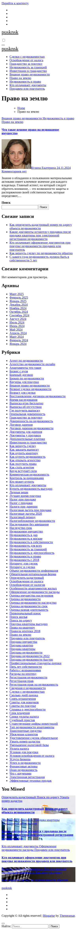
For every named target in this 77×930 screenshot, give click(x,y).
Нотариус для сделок (23, 563)
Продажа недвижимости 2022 (29, 656)
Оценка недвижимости (25, 599)
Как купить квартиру (23, 453)
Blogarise (49, 915)
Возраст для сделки (22, 392)
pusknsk (10, 32)
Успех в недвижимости (25, 762)
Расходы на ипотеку (23, 674)
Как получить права (23, 463)
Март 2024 (16, 336)
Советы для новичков (24, 702)
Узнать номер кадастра (24, 741)
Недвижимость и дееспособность (31, 552)
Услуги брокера (19, 759)
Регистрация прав (21, 681)
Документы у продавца (25, 435)
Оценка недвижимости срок (28, 606)
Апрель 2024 (18, 333)
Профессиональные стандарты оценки (35, 663)
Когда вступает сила (23, 471)
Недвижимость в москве (25, 538)
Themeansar (67, 915)
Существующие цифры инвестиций (33, 723)
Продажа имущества (23, 641)
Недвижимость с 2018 (24, 560)
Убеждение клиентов (23, 734)
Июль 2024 (16, 322)
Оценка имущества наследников (31, 595)
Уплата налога (19, 748)
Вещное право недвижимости (29, 74)
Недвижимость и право (25, 81)
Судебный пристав (22, 720)
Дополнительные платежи (27, 439)
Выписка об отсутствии (25, 407)
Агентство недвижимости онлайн (32, 364)
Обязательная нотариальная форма (32, 574)
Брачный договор (21, 375)
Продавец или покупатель (27, 88)
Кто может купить (21, 481)
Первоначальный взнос (25, 613)
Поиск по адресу (20, 620)
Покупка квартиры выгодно (28, 624)
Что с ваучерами (20, 773)
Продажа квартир (21, 645)
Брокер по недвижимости (26, 378)
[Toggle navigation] (3, 45)
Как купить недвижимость (27, 456)
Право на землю (20, 78)
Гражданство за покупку (25, 63)
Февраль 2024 (18, 340)
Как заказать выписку (24, 449)
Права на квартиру (22, 627)
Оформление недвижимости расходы (34, 592)
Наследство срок (20, 528)
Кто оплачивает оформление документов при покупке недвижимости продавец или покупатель (39, 246)
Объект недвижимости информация (33, 570)
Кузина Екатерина (44, 167)
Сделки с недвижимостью (27, 56)
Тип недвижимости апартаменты (31, 727)
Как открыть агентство (24, 460)
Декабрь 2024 (18, 304)
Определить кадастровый (26, 577)
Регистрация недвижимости (28, 677)
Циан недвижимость (23, 770)
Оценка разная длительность (28, 609)
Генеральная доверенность (27, 414)
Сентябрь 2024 (19, 315)
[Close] (3, 923)
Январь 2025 (17, 301)
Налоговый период (22, 517)
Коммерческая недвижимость (29, 474)
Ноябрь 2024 (17, 308)
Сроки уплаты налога (24, 716)
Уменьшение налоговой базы (29, 745)
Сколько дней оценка (23, 695)
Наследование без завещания (29, 524)
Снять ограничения (22, 698)
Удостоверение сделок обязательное (33, 738)
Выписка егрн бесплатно (26, 403)
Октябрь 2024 (18, 311)
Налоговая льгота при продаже (30, 510)
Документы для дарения (25, 431)
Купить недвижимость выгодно (30, 488)
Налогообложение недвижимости (32, 520)
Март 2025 (16, 294)
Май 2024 (16, 329)
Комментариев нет (14, 171)
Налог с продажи (21, 503)
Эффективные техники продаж (30, 780)
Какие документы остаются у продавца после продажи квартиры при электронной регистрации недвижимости (40, 235)
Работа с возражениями (25, 670)
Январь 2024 (17, 343)
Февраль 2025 (18, 297)
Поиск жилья (18, 617)
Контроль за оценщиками (26, 478)
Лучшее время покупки (25, 496)
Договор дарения (21, 424)
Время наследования (23, 399)
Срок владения (19, 713)
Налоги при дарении (23, 506)
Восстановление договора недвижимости (37, 396)
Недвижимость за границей (28, 67)
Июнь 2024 (16, 326)
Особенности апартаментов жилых (33, 588)
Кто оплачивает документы (27, 85)
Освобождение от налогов (27, 585)
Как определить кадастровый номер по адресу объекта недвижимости (40, 226)
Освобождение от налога (26, 60)
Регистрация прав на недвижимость (33, 684)
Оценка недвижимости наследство (32, 602)
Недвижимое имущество (26, 531)
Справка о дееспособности (27, 709)
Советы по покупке (22, 706)
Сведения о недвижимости (27, 688)
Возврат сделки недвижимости (30, 389)
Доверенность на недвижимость (31, 421)
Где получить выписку (24, 410)
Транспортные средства (25, 730)
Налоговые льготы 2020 (25, 513)
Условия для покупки (23, 752)
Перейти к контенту (15, 3)
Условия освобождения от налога (31, 755)
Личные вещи (18, 492)
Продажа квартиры (22, 649)
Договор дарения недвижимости (31, 428)
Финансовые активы (23, 766)
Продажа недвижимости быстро (31, 659)
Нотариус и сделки (22, 567)
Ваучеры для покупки (24, 382)
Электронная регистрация (27, 777)
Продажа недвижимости (25, 652)
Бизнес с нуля (18, 371)
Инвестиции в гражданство (28, 71)
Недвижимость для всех (25, 545)
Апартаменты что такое (25, 367)
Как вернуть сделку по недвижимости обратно (41, 253)
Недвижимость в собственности (31, 542)
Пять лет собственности (25, 666)
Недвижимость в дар (23, 535)
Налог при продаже (22, 499)
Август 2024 (17, 319)
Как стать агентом (21, 467)
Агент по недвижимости (26, 360)
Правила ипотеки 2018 (24, 631)
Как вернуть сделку (22, 446)
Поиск (6, 202)
